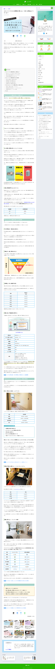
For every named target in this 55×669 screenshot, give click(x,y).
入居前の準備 (29, 4)
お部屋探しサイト (18, 4)
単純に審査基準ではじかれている (11, 76)
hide (8, 69)
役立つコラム (40, 76)
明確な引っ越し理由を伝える (11, 80)
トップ (14, 4)
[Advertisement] (19, 60)
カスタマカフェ (17, 489)
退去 (36, 4)
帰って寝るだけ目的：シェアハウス (12, 86)
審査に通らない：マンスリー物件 (11, 89)
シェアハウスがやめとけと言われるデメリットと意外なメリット (16, 462)
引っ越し (39, 74)
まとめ (6, 90)
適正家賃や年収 (40, 82)
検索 (52, 8)
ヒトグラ (29, 1)
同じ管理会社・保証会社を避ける (11, 79)
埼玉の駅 (39, 70)
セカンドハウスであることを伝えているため (13, 73)
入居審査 (33, 616)
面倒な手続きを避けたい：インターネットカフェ (45, 134)
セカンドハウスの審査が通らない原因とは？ (44, 115)
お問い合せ (40, 4)
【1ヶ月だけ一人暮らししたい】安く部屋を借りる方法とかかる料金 (17, 580)
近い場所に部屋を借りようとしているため (12, 74)
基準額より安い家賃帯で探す (43, 126)
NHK (40, 61)
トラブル (33, 4)
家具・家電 (40, 72)
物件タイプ (24, 4)
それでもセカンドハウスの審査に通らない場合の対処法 (45, 130)
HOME (28, 665)
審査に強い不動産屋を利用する (11, 83)
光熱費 (39, 63)
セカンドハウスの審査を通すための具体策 (12, 77)
